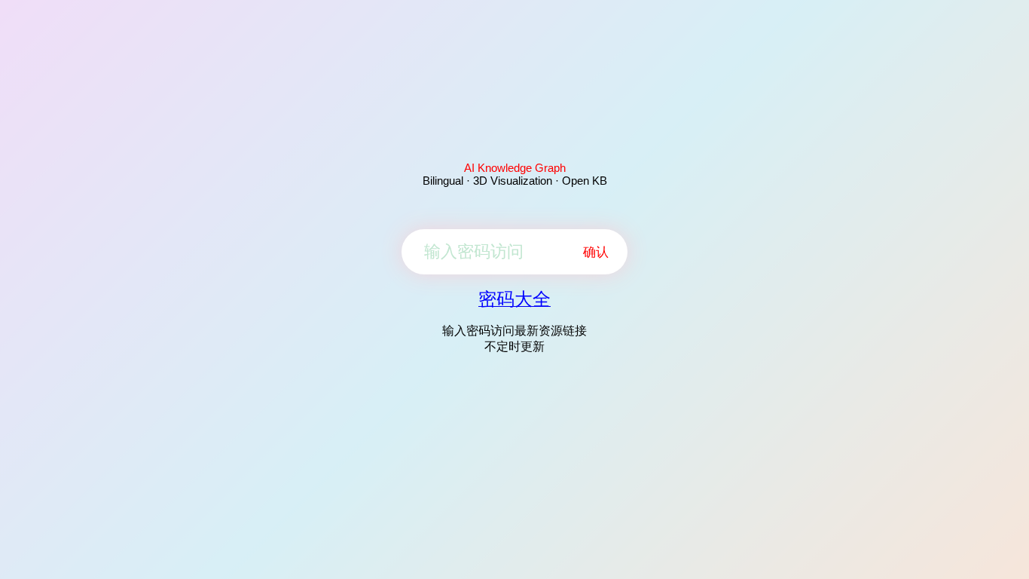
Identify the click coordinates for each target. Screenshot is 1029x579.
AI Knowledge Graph (515, 167)
